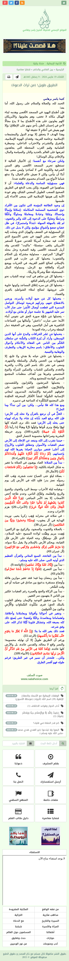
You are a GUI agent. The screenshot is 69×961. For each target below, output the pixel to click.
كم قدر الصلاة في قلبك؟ (33, 723)
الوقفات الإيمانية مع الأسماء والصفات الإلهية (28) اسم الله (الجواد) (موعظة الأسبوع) (35, 697)
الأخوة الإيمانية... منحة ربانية (32, 63)
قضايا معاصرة (23, 69)
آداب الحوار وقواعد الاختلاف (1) (33, 706)
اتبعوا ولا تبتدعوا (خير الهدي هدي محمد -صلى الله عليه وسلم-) (35, 732)
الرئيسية (60, 69)
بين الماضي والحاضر (43, 69)
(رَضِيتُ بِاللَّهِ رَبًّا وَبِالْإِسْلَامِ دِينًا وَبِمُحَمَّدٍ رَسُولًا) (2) (35, 714)
